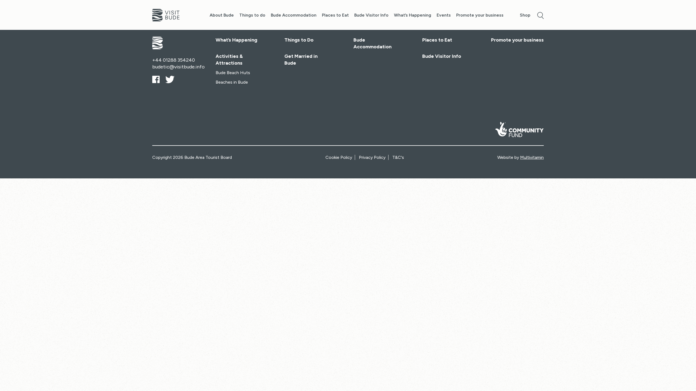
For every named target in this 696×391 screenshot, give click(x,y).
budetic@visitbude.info (178, 67)
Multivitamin (532, 157)
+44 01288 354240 (173, 60)
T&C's (398, 157)
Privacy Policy (372, 157)
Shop (525, 15)
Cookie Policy (338, 157)
